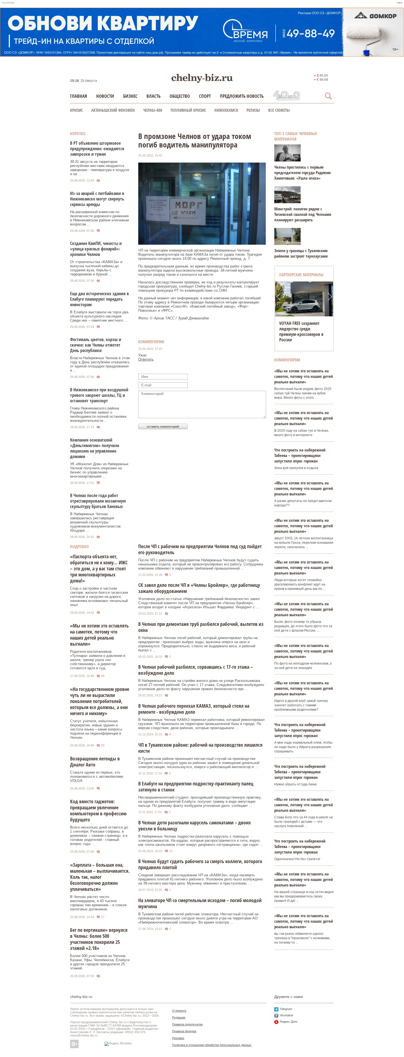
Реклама (178, 1038)
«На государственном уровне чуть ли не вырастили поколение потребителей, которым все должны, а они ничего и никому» (99, 701)
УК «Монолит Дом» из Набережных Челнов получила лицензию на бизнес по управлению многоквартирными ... (99, 470)
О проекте (179, 1010)
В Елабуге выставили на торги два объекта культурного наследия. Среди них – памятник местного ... (99, 316)
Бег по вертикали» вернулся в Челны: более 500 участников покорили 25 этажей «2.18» (99, 939)
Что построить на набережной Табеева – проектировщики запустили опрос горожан (299, 455)
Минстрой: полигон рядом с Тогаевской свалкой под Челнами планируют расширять (302, 214)
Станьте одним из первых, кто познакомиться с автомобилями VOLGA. (96, 776)
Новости (105, 96)
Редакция (178, 1017)
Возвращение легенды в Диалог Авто (95, 761)
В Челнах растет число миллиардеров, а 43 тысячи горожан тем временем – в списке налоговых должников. (98, 903)
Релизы (253, 110)
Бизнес (130, 96)
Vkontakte (286, 1015)
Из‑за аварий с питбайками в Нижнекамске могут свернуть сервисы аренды (97, 198)
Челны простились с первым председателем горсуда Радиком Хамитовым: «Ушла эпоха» (302, 172)
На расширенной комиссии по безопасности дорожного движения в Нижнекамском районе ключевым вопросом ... (99, 218)
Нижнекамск (226, 110)
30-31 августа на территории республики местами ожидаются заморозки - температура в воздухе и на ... (99, 168)
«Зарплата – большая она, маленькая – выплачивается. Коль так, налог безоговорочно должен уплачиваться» (100, 876)
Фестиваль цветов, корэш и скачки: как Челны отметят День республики (95, 344)
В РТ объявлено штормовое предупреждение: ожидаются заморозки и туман (97, 148)
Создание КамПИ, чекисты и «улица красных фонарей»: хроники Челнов (96, 248)
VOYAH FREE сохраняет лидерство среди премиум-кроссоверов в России (301, 331)
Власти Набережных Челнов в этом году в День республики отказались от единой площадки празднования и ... (100, 364)
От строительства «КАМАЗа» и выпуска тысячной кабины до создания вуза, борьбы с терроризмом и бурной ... (96, 268)
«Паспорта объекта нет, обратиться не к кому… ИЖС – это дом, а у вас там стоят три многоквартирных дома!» (99, 568)
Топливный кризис (188, 110)
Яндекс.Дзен (288, 1021)
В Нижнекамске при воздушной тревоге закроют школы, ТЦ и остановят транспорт (99, 395)
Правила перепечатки (187, 1024)
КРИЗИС (76, 110)
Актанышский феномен (113, 110)
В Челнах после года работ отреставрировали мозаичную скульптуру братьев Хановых (98, 500)
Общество (180, 96)
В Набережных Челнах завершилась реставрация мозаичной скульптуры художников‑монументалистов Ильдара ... (95, 522)
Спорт (205, 96)
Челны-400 (152, 110)
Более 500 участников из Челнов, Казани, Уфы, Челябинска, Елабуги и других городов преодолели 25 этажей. (99, 962)
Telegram (286, 1009)
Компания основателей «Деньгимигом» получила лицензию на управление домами (94, 448)
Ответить (146, 359)
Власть (153, 96)
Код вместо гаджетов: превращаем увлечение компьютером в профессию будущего (98, 810)
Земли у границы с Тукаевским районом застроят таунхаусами (301, 253)
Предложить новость (242, 96)
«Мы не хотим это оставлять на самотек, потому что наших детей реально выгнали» (99, 634)
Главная (78, 96)
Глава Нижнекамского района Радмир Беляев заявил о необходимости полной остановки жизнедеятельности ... (98, 414)
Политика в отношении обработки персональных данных (211, 1045)
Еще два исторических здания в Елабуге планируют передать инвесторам (99, 299)
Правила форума (184, 1031)
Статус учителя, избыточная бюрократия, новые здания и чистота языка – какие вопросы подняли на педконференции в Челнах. (96, 729)
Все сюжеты (279, 110)
